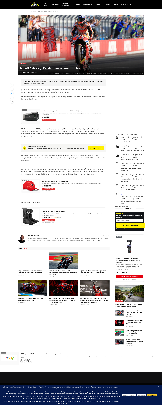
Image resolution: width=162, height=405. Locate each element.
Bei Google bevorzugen (96, 148)
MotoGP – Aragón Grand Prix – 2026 (132, 150)
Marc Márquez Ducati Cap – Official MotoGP (55, 181)
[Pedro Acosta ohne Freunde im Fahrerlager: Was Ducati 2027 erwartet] (119, 313)
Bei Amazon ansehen (48, 188)
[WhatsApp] (12, 84)
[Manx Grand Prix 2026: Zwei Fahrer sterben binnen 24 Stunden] (129, 293)
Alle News (45, 4)
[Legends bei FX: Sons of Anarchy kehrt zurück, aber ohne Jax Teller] (119, 323)
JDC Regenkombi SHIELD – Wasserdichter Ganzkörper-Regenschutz (41, 354)
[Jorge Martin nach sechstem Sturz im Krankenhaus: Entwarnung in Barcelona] (32, 260)
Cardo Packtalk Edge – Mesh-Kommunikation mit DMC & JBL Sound (62, 111)
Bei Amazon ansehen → (49, 119)
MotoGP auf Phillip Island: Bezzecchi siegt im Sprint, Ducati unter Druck (32, 299)
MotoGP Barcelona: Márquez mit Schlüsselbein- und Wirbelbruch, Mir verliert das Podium (63, 272)
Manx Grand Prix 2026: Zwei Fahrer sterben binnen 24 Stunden (128, 305)
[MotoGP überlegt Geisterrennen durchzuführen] (81, 45)
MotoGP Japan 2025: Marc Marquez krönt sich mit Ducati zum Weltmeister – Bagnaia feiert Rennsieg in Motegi (94, 300)
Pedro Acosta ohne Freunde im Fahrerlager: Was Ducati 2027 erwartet (134, 312)
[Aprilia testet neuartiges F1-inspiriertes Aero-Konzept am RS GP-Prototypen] (95, 260)
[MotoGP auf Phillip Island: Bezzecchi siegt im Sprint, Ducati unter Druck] (32, 288)
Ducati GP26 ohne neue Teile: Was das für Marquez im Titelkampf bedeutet (134, 331)
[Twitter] (12, 93)
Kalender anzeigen (121, 206)
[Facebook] (12, 89)
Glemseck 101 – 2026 (128, 190)
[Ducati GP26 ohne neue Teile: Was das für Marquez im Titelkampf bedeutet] (119, 332)
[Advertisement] (127, 104)
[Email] (12, 101)
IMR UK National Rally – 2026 (130, 159)
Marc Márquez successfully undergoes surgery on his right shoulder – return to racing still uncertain (62, 300)
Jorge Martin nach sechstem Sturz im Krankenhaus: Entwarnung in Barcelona (30, 271)
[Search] (131, 5)
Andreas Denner (25, 72)
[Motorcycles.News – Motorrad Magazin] (34, 4)
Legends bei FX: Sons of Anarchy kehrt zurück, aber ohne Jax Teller (135, 322)
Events (98, 4)
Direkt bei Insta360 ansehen (129, 276)
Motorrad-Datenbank (65, 4)
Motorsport (119, 300)
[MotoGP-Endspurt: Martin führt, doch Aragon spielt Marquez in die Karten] (119, 342)
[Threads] (12, 97)
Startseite (32, 11)
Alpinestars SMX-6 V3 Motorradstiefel (53, 211)
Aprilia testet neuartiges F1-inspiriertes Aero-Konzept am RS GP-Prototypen (93, 271)
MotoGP (23, 63)
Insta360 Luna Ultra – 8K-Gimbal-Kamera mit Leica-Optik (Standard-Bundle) (128, 260)
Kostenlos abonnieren (130, 225)
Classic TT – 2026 (126, 142)
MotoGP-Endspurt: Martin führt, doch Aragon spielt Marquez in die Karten (135, 341)
